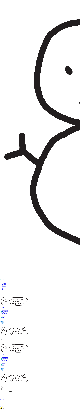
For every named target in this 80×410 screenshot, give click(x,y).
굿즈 (3, 307)
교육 (2, 285)
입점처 (3, 316)
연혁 (2, 288)
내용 (12, 389)
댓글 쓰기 (10, 391)
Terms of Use (2, 398)
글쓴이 (1, 389)
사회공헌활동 (4, 283)
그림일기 (4, 361)
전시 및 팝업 (4, 313)
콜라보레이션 (4, 284)
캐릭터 (3, 282)
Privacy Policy (2, 399)
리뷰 (2, 289)
